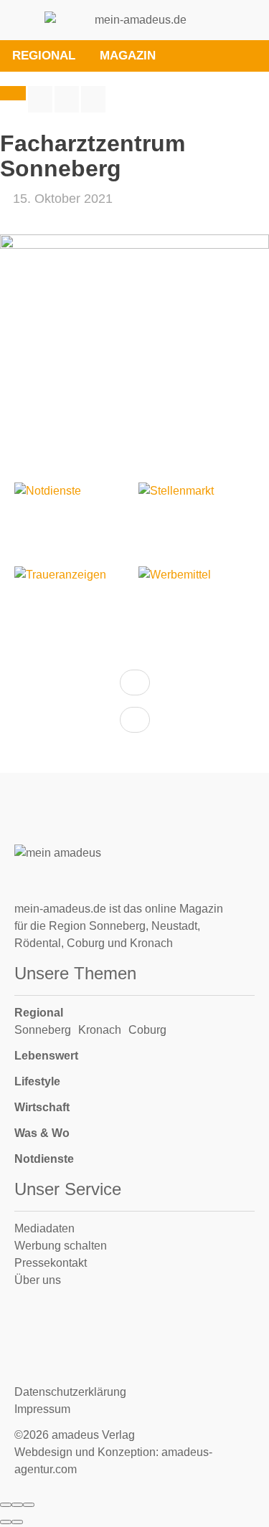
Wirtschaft (42, 1107)
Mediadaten (44, 1228)
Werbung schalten (60, 1246)
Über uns (37, 1280)
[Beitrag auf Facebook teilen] (40, 99)
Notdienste (44, 1159)
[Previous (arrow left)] (5, 1522)
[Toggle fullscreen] (17, 1505)
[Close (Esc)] (5, 1505)
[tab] (185, 56)
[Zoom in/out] (28, 1505)
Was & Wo (42, 1133)
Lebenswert (46, 1056)
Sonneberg (42, 1030)
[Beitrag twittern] (67, 99)
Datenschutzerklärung (70, 1392)
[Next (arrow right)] (17, 1522)
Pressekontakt (50, 1263)
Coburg (147, 1030)
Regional (38, 1013)
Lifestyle (37, 1081)
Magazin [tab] (128, 55)
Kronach (99, 1030)
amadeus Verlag (93, 1435)
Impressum (42, 1409)
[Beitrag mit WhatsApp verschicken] (93, 99)
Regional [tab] (43, 55)
